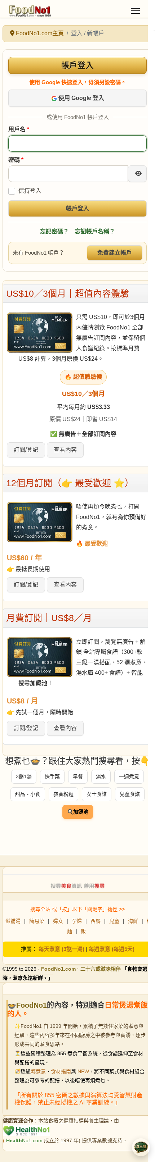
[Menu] (135, 10)
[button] (141, 1147)
